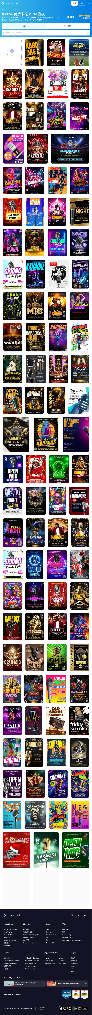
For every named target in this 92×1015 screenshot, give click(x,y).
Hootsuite (62, 963)
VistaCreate (48, 961)
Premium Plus (51, 935)
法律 (72, 972)
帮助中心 (74, 961)
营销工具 (26, 940)
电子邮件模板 (28, 932)
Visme (61, 958)
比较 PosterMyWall (51, 953)
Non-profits (50, 943)
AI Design (7, 958)
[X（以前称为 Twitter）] (78, 915)
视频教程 (65, 929)
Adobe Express (49, 963)
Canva (46, 958)
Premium (49, 932)
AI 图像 (6, 969)
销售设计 (7, 943)
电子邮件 (68, 26)
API (72, 969)
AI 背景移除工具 (30, 963)
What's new (8, 932)
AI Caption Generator (32, 969)
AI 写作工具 (8, 966)
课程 (64, 932)
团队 (47, 937)
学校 (47, 940)
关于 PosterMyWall (10, 929)
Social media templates (31, 935)
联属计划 (7, 937)
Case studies (8, 935)
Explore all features (30, 943)
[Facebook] (65, 915)
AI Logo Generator (31, 966)
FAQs (72, 966)
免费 (47, 929)
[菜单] (89, 3)
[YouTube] (85, 915)
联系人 (73, 958)
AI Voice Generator (32, 961)
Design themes (28, 937)
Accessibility (75, 963)
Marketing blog (67, 937)
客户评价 (7, 946)
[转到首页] (9, 3)
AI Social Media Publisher (12, 961)
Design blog (66, 935)
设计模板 (26, 929)
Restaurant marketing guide (72, 940)
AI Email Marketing (10, 963)
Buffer (61, 961)
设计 (24, 26)
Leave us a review (10, 940)
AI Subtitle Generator (32, 958)
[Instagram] (72, 915)
